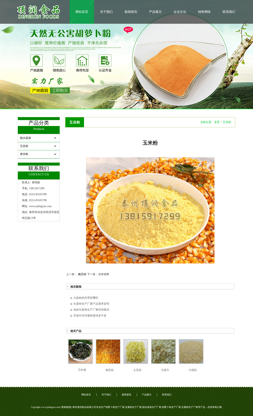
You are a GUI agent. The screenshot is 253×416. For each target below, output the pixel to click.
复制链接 (66, 407)
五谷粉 (24, 146)
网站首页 (82, 11)
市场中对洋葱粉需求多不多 (90, 315)
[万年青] (80, 351)
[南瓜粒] (108, 351)
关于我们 (106, 11)
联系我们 (229, 11)
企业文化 (180, 11)
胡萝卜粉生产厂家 (115, 407)
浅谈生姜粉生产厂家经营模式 (91, 309)
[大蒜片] (163, 351)
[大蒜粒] (191, 351)
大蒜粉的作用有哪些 (85, 297)
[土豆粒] (136, 351)
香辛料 (24, 154)
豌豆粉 (82, 274)
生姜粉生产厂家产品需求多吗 (91, 303)
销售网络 (204, 11)
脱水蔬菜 (25, 137)
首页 (217, 122)
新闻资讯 (131, 11)
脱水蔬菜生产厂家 (151, 407)
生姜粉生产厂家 (133, 407)
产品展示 (155, 11)
